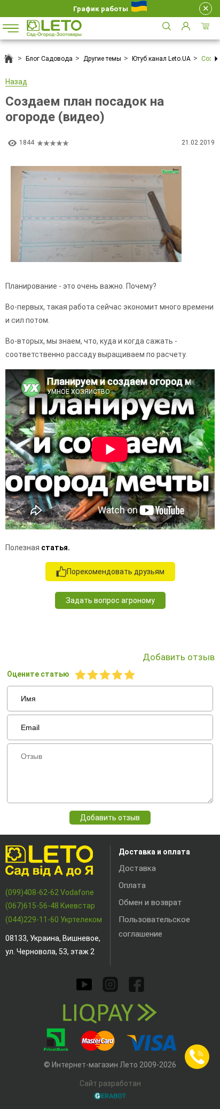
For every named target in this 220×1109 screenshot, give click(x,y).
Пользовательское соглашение (154, 927)
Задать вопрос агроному (110, 600)
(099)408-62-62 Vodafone (49, 892)
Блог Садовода (49, 59)
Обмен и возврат (150, 902)
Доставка (137, 868)
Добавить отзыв (110, 817)
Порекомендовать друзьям (115, 571)
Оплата (132, 885)
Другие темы (102, 59)
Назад (16, 81)
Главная (9, 58)
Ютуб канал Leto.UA (161, 59)
